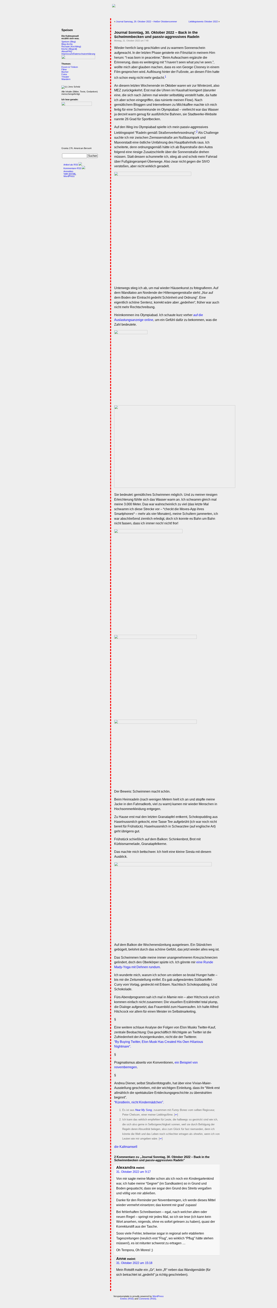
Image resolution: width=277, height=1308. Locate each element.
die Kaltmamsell (125, 1146)
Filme (64, 69)
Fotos (64, 74)
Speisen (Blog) (68, 41)
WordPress (69, 176)
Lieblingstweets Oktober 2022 (203, 21)
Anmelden (68, 171)
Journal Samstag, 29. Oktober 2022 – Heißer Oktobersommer (146, 21)
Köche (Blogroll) (69, 49)
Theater (65, 77)
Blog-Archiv (67, 44)
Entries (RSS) (127, 1298)
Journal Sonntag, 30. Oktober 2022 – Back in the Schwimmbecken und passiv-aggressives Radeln (156, 34)
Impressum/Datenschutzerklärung (78, 54)
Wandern (65, 79)
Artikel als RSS (70, 164)
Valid (69, 174)
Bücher (65, 72)
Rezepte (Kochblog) (71, 46)
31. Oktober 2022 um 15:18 (134, 1263)
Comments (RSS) (147, 1298)
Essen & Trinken (69, 67)
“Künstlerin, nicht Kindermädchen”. (139, 1102)
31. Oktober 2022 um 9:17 (133, 1171)
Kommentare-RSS (72, 168)
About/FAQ (66, 51)
